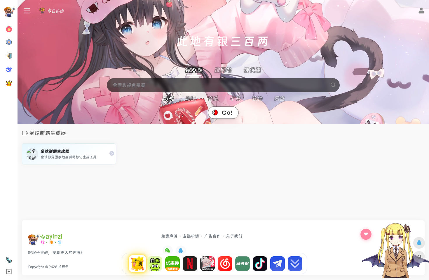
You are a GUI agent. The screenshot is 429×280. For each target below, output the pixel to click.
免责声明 (169, 236)
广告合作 (212, 236)
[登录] (421, 11)
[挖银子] (45, 241)
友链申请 (191, 236)
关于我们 (234, 236)
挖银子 (63, 267)
